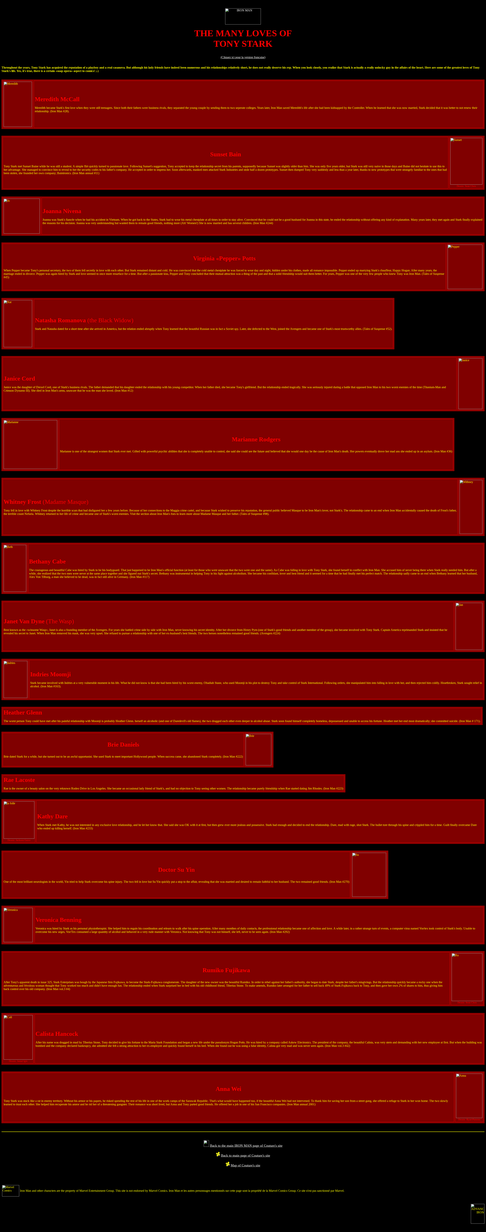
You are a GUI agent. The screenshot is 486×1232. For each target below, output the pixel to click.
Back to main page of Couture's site (245, 1155)
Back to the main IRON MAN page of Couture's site (246, 1145)
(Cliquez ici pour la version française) (243, 57)
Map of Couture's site (245, 1165)
